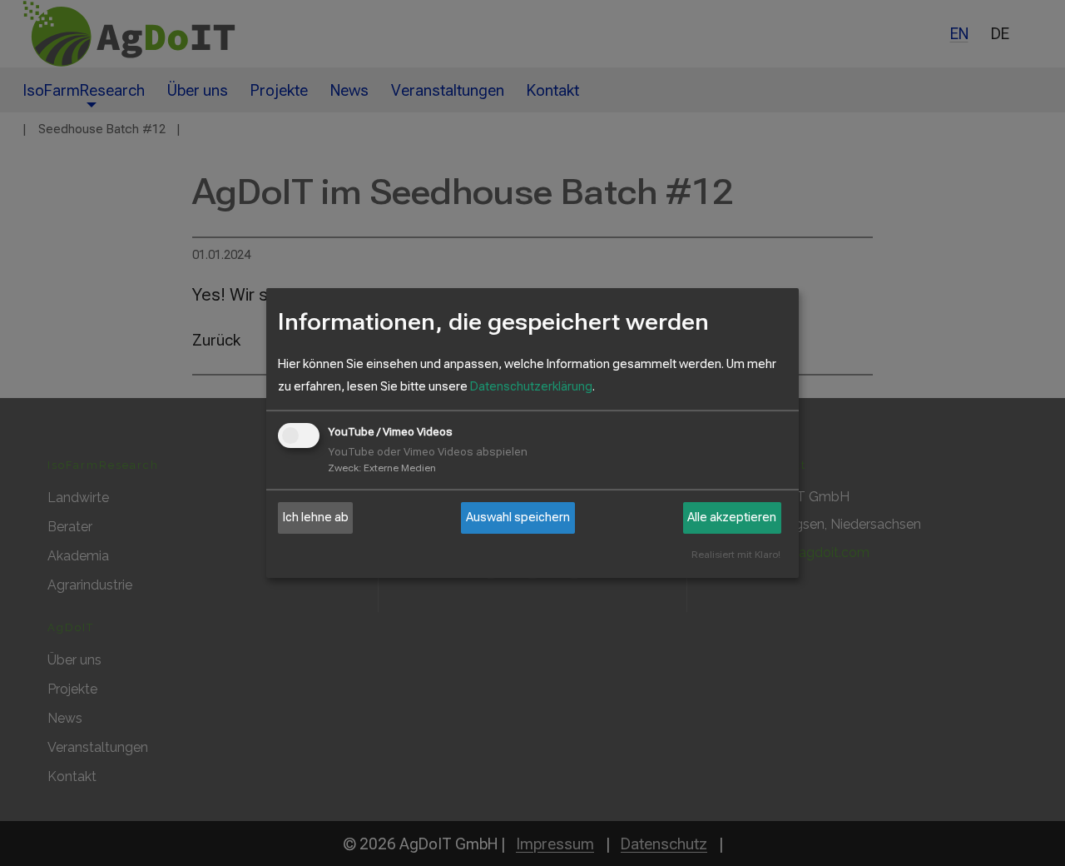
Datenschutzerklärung (531, 386)
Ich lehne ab (316, 517)
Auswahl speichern (518, 517)
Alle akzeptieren (731, 517)
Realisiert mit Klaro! (735, 555)
